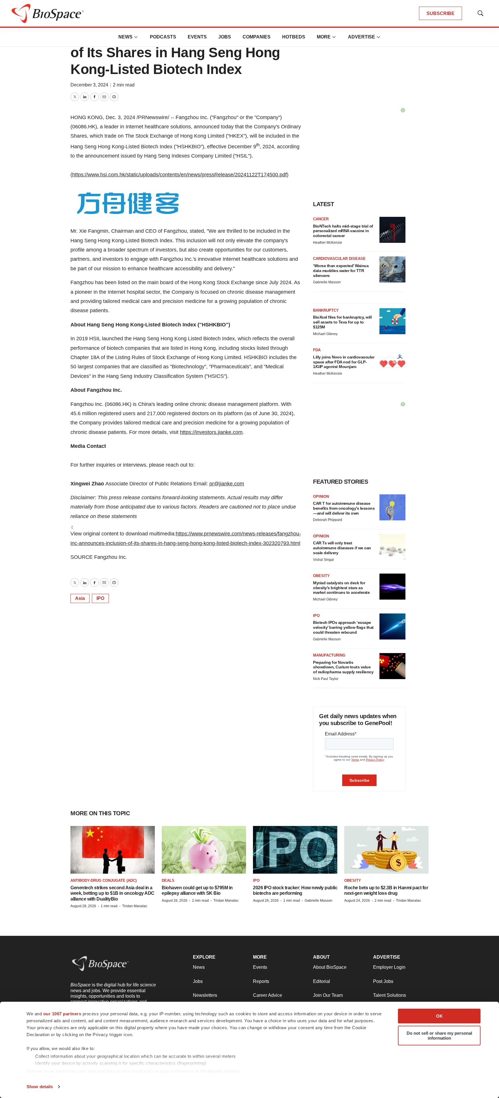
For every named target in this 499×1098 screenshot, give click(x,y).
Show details (40, 1086)
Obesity (321, 576)
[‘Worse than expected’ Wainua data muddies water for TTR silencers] (392, 269)
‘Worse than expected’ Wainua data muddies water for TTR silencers (340, 270)
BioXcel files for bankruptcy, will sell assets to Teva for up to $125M (342, 322)
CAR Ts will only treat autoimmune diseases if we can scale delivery (342, 548)
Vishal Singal (323, 560)
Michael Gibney (325, 334)
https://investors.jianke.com (211, 432)
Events (197, 36)
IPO (100, 598)
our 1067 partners (62, 1013)
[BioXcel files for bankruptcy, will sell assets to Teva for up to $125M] (392, 321)
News (125, 36)
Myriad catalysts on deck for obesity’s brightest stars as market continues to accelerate (341, 588)
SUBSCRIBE (441, 13)
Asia (80, 598)
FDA (317, 350)
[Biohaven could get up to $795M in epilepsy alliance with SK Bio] (204, 849)
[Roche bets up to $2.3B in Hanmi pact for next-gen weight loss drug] (386, 849)
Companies (257, 36)
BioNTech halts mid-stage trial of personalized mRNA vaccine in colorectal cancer (343, 231)
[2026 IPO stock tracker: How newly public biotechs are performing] (295, 849)
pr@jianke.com (226, 484)
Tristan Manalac (134, 906)
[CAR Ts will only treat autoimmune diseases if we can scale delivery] (392, 547)
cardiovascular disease (339, 258)
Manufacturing (329, 655)
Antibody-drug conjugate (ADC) (103, 880)
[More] (136, 37)
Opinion (321, 496)
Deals (168, 880)
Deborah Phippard (327, 520)
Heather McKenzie (327, 243)
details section (223, 1071)
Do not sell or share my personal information (439, 1035)
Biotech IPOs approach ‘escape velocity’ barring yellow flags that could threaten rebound (343, 627)
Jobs (224, 36)
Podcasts (163, 36)
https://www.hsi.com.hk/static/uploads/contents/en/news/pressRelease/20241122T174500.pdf (179, 175)
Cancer (321, 219)
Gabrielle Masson (327, 282)
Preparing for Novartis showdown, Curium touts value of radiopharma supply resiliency (343, 667)
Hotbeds (293, 36)
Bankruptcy (326, 310)
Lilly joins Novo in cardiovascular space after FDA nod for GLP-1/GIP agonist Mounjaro (343, 362)
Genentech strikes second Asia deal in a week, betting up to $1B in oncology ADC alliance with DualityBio (112, 893)
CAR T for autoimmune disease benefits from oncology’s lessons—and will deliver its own (344, 508)
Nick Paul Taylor (325, 679)
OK (439, 1016)
